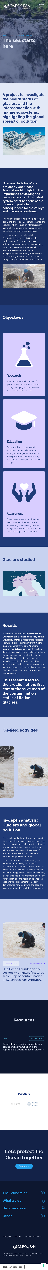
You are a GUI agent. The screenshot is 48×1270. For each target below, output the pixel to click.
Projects (12, 35)
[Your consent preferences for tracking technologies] (43, 1265)
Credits (28, 1255)
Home (5, 35)
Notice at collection (12, 1267)
